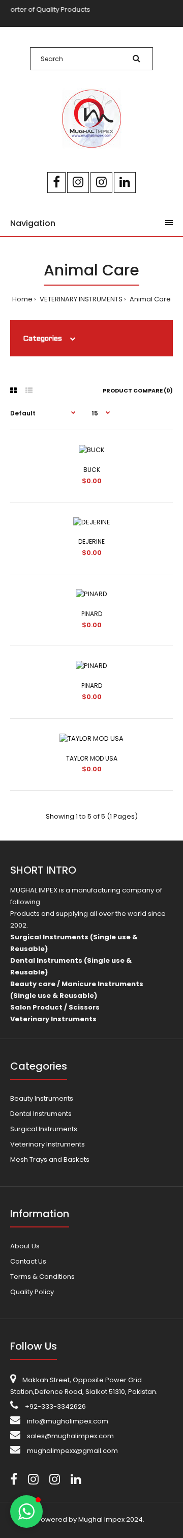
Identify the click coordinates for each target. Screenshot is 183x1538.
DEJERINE (91, 541)
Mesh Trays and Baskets (49, 1159)
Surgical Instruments (43, 1129)
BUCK (91, 469)
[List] (29, 390)
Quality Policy (32, 1292)
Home (22, 299)
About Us (25, 1246)
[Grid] (13, 390)
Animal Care (149, 299)
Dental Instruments (41, 1113)
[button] (26, 1511)
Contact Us (28, 1261)
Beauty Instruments (41, 1098)
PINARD (91, 613)
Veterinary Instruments (47, 1144)
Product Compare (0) (138, 390)
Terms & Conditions (42, 1276)
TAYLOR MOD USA (91, 758)
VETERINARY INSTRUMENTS (80, 299)
